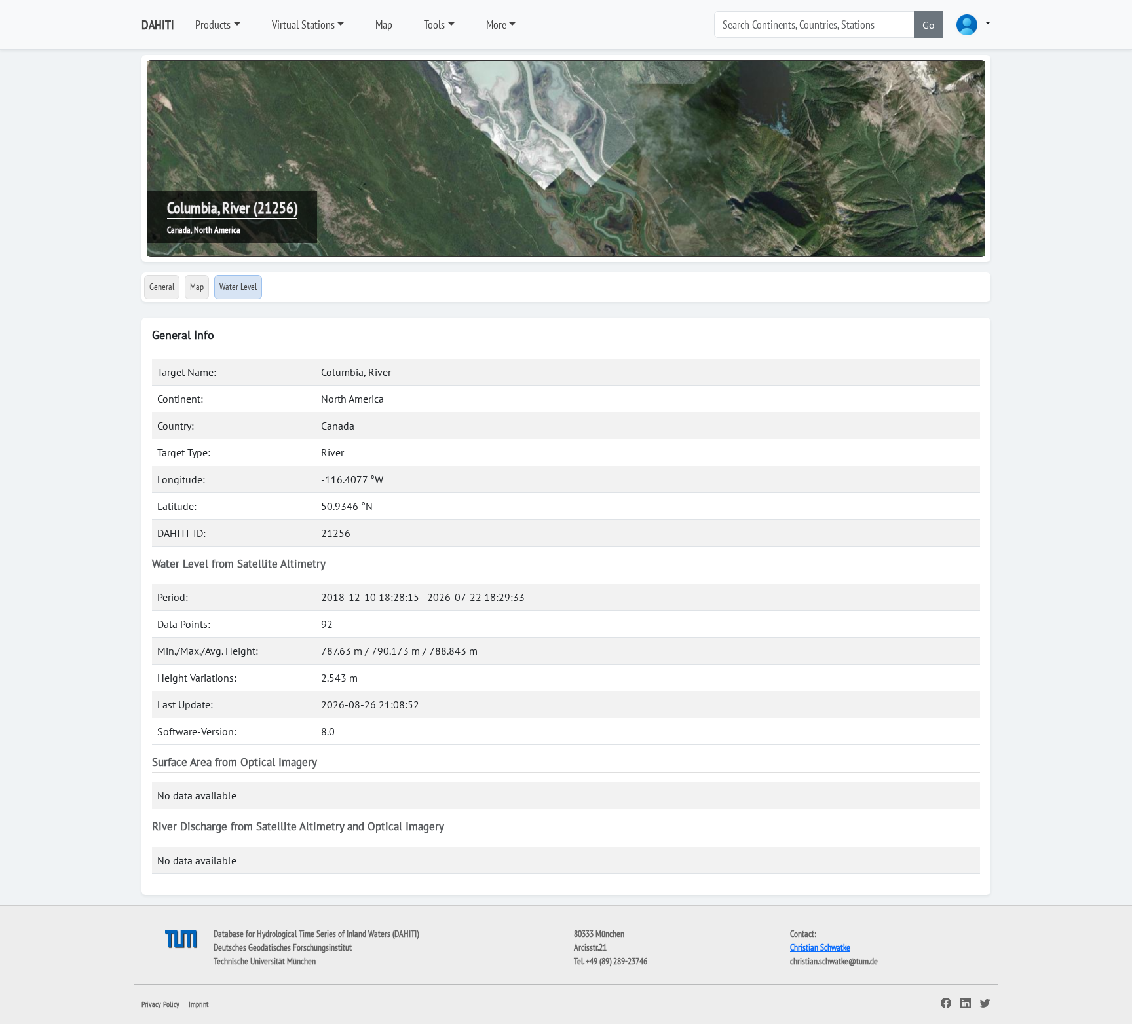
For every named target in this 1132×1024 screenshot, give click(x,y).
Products (213, 24)
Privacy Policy (160, 1004)
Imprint (198, 1004)
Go (928, 24)
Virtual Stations (303, 24)
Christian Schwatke (820, 947)
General (161, 287)
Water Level (238, 287)
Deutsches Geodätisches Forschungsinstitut (283, 947)
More (496, 24)
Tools (434, 24)
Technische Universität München (265, 961)
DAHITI (158, 24)
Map (383, 24)
